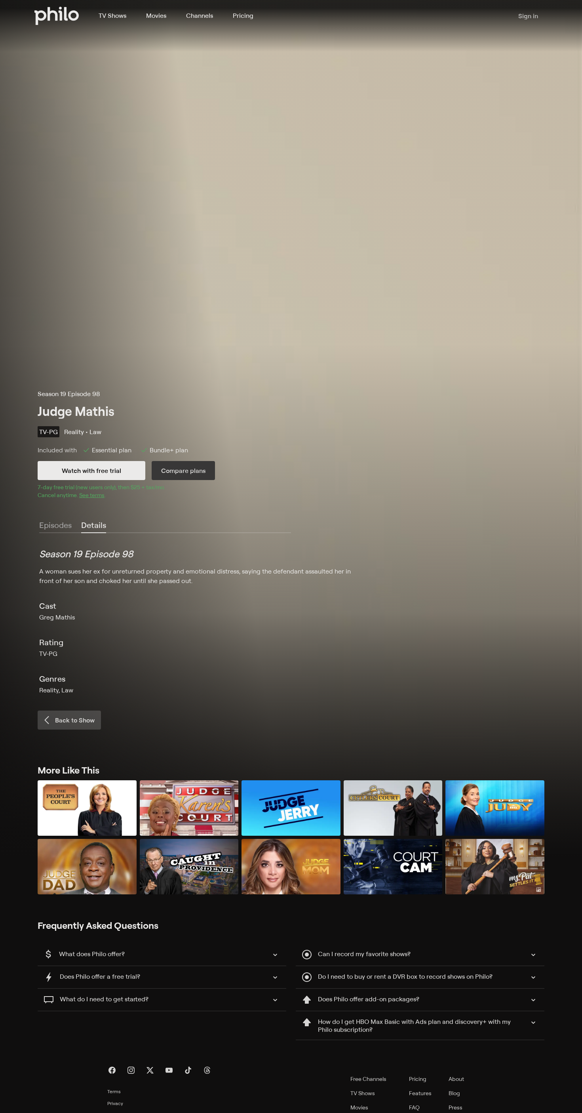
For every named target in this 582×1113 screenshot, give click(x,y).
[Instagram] (131, 1070)
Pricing (243, 15)
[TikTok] (188, 1070)
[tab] (93, 525)
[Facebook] (112, 1070)
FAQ (414, 1107)
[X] (150, 1070)
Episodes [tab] (55, 525)
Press (455, 1107)
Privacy (115, 1103)
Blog (454, 1093)
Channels (199, 15)
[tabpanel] (291, 621)
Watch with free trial (91, 471)
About (456, 1078)
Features (420, 1093)
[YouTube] (169, 1070)
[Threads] (207, 1070)
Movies (156, 15)
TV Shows (112, 15)
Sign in (528, 16)
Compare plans (183, 471)
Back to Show (75, 720)
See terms (92, 495)
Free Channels (368, 1078)
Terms (114, 1091)
